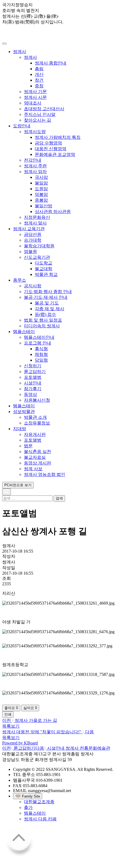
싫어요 (30, 708)
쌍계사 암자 (35, 171)
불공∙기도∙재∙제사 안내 (45, 297)
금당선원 (32, 234)
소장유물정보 (37, 423)
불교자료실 (35, 457)
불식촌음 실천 (37, 451)
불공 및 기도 (47, 303)
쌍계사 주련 (35, 166)
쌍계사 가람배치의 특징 (58, 137)
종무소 (19, 280)
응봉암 (41, 200)
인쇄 (7, 714)
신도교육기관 (37, 257)
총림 (39, 68)
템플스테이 (24, 331)
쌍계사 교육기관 (29, 228)
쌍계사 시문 (35, 97)
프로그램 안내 (37, 343)
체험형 (41, 354)
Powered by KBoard (20, 743)
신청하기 (32, 366)
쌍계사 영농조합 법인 (44, 474)
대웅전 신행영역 (50, 148)
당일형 (41, 360)
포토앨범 (32, 377)
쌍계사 (19, 51)
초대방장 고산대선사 (44, 108)
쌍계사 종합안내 (50, 63)
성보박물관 (24, 411)
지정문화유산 (37, 217)
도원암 (41, 188)
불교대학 (43, 268)
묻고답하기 (35, 371)
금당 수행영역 (48, 143)
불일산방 (43, 206)
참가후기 (32, 388)
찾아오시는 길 (37, 120)
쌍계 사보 (33, 468)
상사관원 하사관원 (53, 211)
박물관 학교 (46, 274)
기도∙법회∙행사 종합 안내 (48, 291)
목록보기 (11, 726)
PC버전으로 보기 (18, 485)
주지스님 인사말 (40, 114)
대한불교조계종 (39, 801)
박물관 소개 (35, 417)
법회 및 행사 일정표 (43, 320)
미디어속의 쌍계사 (42, 326)
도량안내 (21, 126)
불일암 (41, 183)
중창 (39, 86)
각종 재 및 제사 (49, 308)
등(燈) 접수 (45, 314)
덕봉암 (41, 194)
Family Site (30, 796)
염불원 (30, 251)
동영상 (30, 394)
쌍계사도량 (35, 131)
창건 (39, 80)
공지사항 (32, 286)
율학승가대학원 (39, 246)
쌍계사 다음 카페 (40, 819)
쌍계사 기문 (35, 91)
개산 (39, 74)
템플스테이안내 (39, 337)
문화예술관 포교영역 (55, 154)
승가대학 (32, 240)
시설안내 (32, 383)
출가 (28, 807)
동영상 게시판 (37, 463)
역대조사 (32, 103)
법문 (28, 446)
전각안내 (32, 160)
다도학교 (43, 263)
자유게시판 (35, 434)
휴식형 (41, 348)
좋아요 (11, 708)
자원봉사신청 (37, 400)
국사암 (41, 177)
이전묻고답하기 (18, 748)
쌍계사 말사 (35, 223)
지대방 (19, 428)
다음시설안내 (72, 748)
